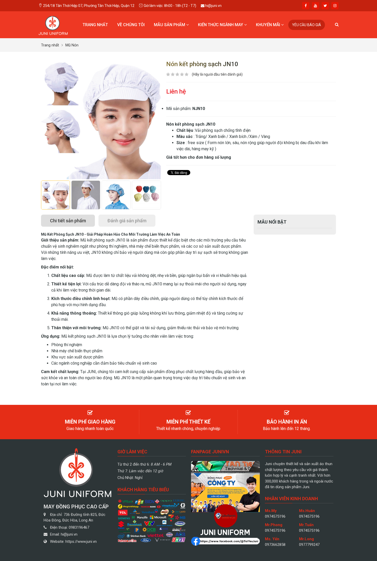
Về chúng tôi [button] (131, 24)
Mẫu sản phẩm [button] (170, 24)
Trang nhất (95, 24)
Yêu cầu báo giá (306, 25)
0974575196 (275, 516)
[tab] (68, 221)
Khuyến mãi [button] (268, 24)
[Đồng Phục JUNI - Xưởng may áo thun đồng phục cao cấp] (53, 24)
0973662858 (275, 544)
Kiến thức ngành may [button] (221, 24)
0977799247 (309, 544)
